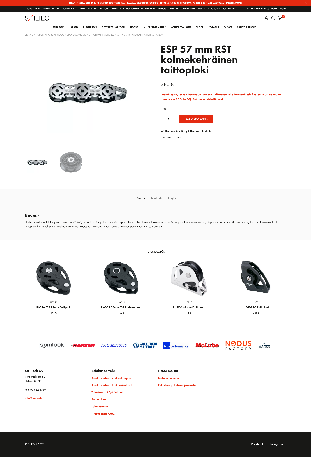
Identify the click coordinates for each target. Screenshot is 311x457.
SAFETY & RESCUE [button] (246, 27)
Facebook (257, 444)
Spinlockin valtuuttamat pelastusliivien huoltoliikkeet (210, 9)
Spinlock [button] (58, 27)
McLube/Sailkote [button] (181, 27)
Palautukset (99, 399)
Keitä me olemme (169, 378)
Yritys (37, 9)
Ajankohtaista (70, 9)
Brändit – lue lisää (52, 9)
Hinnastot (150, 9)
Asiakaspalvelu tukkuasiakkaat (127, 9)
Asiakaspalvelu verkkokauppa (94, 9)
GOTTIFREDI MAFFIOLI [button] (114, 27)
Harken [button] (74, 27)
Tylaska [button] (215, 27)
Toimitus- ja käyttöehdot (107, 392)
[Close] (306, 3)
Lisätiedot (157, 198)
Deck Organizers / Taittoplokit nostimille (90, 34)
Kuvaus (141, 198)
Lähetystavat (99, 406)
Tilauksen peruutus (103, 413)
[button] (273, 18)
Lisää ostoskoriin (196, 119)
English (172, 198)
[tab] (141, 198)
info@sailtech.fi (34, 398)
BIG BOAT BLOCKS (55, 34)
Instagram (276, 444)
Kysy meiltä (175, 9)
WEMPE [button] (228, 27)
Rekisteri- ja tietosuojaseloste (177, 385)
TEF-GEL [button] (200, 27)
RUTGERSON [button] (90, 27)
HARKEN (39, 34)
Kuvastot (162, 9)
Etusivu (28, 9)
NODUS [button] (134, 27)
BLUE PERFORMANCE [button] (154, 27)
